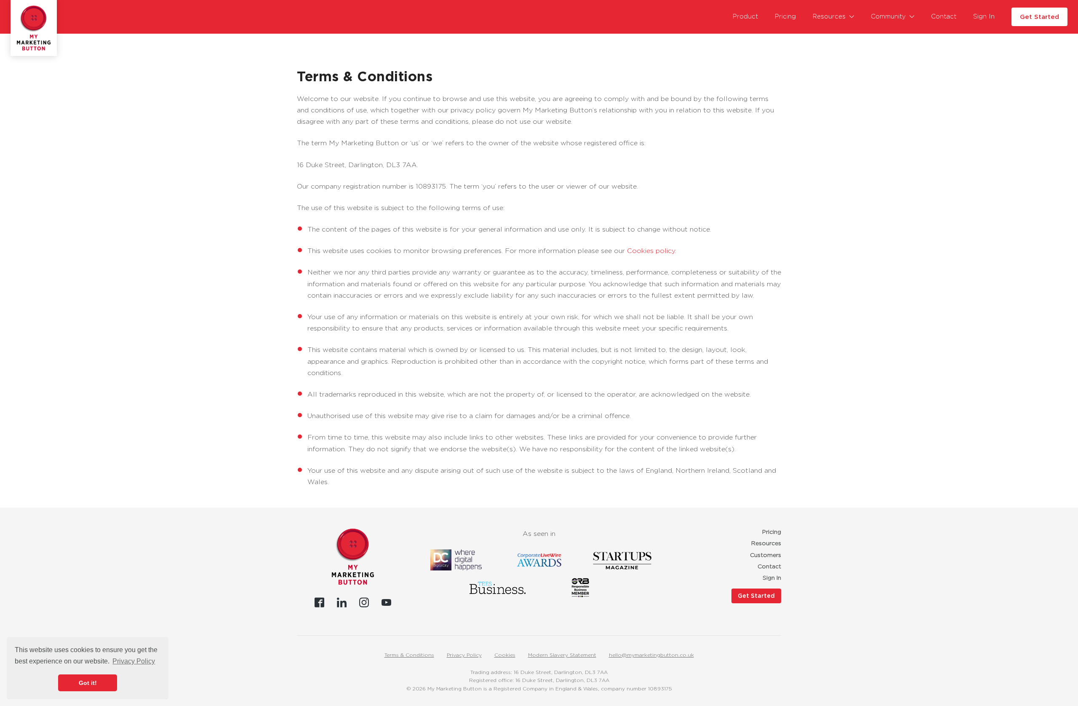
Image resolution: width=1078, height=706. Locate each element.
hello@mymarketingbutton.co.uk (651, 655)
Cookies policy (651, 251)
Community (888, 16)
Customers (765, 554)
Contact (943, 16)
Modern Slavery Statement (562, 655)
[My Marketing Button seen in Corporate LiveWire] (539, 559)
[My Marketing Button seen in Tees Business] (497, 587)
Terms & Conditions (409, 655)
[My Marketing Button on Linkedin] (342, 602)
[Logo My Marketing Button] (34, 28)
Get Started (1039, 17)
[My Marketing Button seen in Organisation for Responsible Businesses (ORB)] (580, 587)
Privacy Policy (464, 655)
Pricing (785, 16)
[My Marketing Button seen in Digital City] (456, 559)
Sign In (984, 16)
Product (745, 16)
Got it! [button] (88, 682)
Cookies (504, 655)
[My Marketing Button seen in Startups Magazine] (622, 559)
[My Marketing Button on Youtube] (386, 602)
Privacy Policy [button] (133, 661)
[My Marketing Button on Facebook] (319, 602)
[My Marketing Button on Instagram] (364, 602)
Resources (829, 16)
